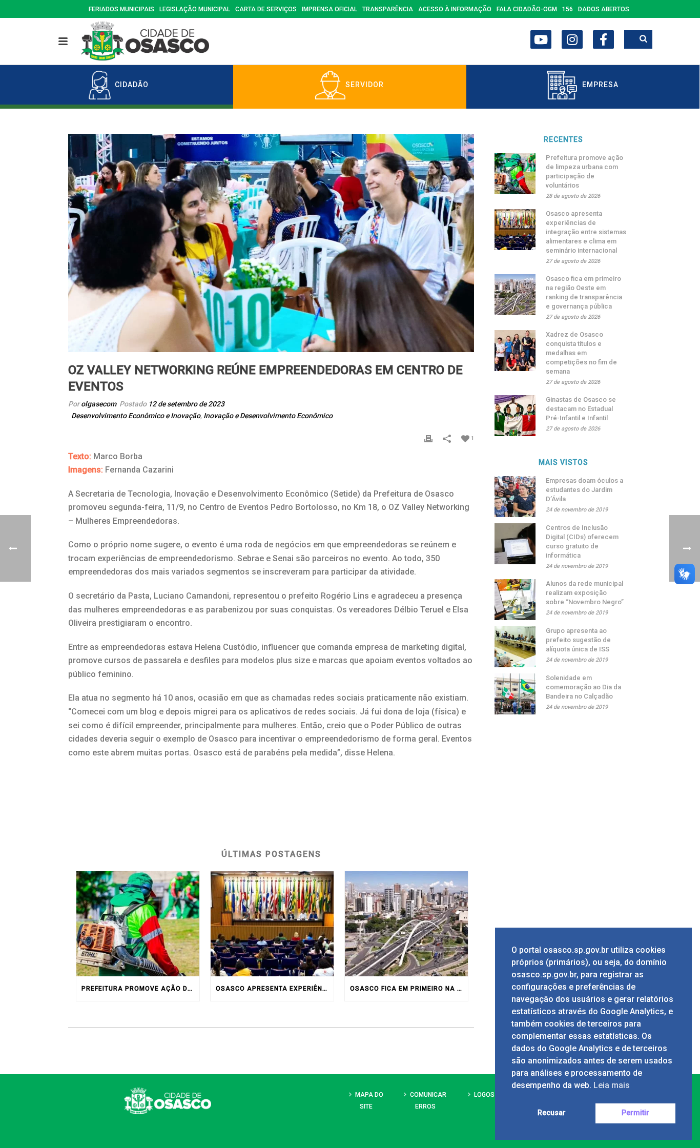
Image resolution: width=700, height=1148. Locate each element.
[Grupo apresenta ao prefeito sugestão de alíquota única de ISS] (515, 646)
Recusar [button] (552, 1113)
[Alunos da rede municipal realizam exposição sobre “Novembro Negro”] (515, 599)
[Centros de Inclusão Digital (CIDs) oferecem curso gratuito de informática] (515, 543)
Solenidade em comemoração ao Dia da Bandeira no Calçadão (583, 687)
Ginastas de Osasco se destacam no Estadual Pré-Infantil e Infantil (581, 409)
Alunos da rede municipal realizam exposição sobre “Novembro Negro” (585, 593)
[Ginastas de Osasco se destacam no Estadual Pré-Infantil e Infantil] (515, 415)
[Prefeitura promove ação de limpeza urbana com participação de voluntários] (137, 923)
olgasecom (98, 404)
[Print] (428, 438)
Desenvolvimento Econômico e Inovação (135, 416)
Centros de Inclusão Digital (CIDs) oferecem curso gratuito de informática (582, 541)
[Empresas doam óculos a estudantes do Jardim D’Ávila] (515, 496)
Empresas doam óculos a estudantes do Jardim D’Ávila (584, 490)
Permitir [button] (635, 1113)
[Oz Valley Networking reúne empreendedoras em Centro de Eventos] (271, 243)
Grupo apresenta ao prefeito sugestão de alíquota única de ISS (578, 640)
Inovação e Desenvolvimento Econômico (268, 416)
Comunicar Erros (428, 1100)
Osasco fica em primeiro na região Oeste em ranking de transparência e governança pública (409, 988)
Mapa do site (369, 1100)
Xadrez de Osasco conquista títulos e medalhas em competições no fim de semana (581, 353)
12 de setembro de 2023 (186, 404)
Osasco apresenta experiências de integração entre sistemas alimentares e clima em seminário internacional (275, 988)
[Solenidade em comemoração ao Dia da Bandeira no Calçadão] (515, 693)
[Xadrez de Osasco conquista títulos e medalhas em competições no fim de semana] (515, 350)
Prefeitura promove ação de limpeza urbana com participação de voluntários (140, 988)
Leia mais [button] (611, 1085)
